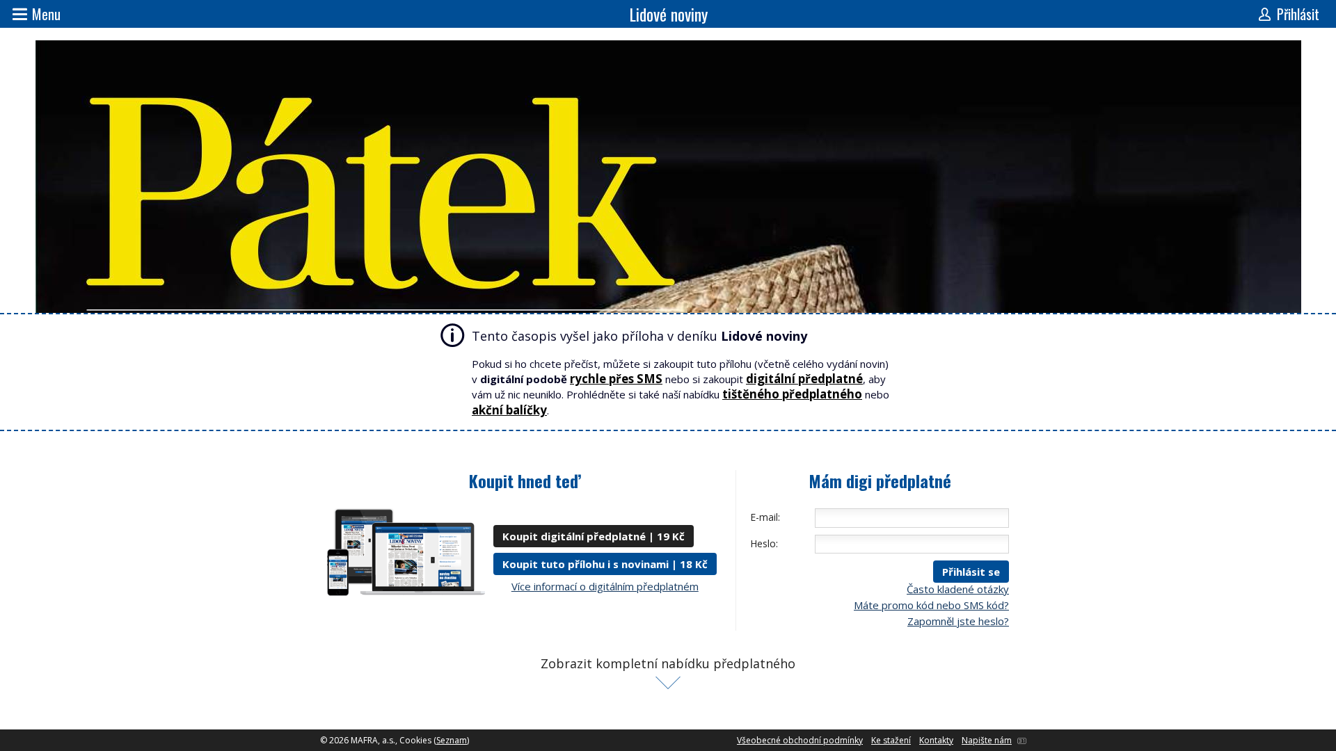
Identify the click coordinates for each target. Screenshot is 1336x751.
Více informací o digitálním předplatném (605, 586)
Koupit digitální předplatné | (593, 536)
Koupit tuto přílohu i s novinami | (605, 564)
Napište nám (987, 740)
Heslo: (764, 543)
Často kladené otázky (958, 589)
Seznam (451, 740)
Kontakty (936, 740)
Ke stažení (891, 740)
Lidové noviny (668, 13)
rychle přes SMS (616, 379)
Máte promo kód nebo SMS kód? (931, 605)
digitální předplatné (804, 379)
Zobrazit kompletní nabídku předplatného (668, 663)
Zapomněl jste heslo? (958, 621)
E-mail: (765, 517)
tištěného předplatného (792, 394)
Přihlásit (1298, 13)
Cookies (415, 740)
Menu (46, 13)
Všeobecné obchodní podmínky (800, 740)
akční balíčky (509, 410)
